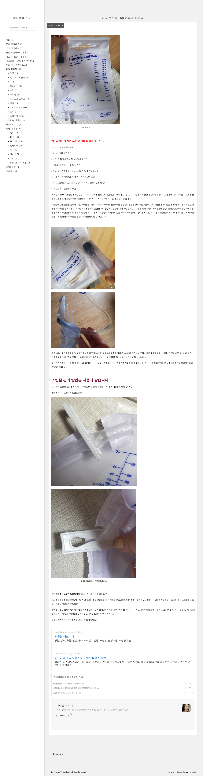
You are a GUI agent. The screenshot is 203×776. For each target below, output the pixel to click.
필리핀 (15, 112)
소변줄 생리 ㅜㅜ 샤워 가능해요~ (67, 683)
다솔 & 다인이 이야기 (18, 57)
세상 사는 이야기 (16, 65)
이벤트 (11, 171)
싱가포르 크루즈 (19, 99)
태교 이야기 (13, 48)
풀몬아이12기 (14, 124)
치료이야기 (12, 167)
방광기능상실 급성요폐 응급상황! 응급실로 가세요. (74, 688)
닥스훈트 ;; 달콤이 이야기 (20, 61)
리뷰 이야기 (14, 129)
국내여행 (17, 116)
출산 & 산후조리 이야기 (19, 52)
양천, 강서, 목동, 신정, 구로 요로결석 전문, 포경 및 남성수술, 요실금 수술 (93, 640)
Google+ (84, 772)
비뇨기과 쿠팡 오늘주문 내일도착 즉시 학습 (80, 657)
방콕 (14, 73)
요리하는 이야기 (15, 120)
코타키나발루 (18, 107)
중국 (14, 103)
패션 (14, 137)
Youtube (77, 772)
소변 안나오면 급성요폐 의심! (65, 693)
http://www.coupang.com (65, 653)
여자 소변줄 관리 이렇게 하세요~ (123, 17)
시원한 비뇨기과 (64, 636)
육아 (14, 154)
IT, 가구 (16, 141)
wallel (194, 772)
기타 (14, 158)
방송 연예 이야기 (20, 163)
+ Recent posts (57, 754)
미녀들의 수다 (22, 17)
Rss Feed (54, 772)
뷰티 (14, 133)
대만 (14, 90)
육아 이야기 (14, 44)
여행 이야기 (14, 69)
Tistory (179, 772)
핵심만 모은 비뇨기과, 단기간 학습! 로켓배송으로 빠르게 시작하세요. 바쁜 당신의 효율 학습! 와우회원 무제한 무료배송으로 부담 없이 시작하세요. (122, 663)
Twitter (62, 772)
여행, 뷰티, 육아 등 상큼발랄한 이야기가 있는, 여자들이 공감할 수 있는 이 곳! (92, 710)
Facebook (69, 772)
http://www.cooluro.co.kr (65, 632)
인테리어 (16, 146)
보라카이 (16, 86)
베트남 (15, 94)
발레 (10, 40)
